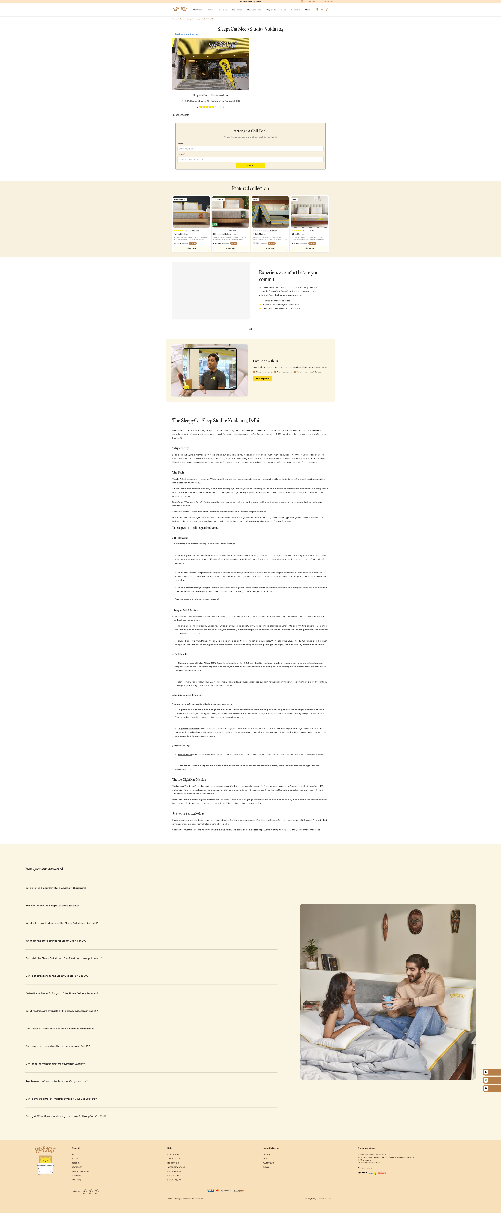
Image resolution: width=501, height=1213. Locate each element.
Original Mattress (181, 234)
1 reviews (219, 107)
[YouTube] (96, 1191)
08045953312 (182, 115)
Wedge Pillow (185, 754)
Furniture (76, 1180)
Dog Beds (76, 1176)
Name (180, 144)
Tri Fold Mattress (259, 234)
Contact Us (173, 1154)
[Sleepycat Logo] (180, 9)
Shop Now (191, 248)
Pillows (75, 1159)
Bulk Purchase (174, 1171)
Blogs (266, 1167)
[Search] (317, 9)
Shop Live (264, 378)
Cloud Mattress (298, 234)
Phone (181, 154)
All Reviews (268, 1163)
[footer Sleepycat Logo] (45, 1149)
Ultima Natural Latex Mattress (225, 234)
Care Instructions (176, 1167)
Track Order (173, 1159)
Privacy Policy (174, 1176)
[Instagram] (90, 1191)
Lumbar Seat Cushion (189, 765)
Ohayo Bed (183, 640)
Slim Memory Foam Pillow (191, 681)
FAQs (265, 1159)
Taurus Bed (184, 625)
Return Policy (174, 1180)
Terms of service (326, 1199)
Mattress (76, 1154)
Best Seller (77, 1167)
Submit (250, 165)
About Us (267, 1154)
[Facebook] (84, 1191)
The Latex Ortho (186, 572)
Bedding (76, 1163)
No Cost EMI (173, 1163)
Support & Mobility (80, 1171)
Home (174, 19)
